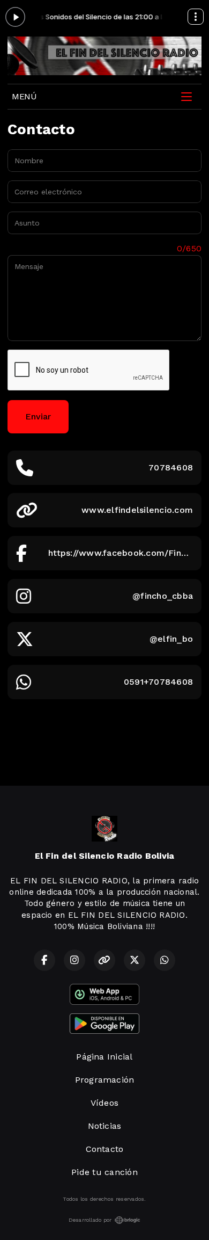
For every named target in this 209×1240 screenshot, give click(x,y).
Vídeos (104, 1103)
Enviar (38, 416)
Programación (105, 1080)
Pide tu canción (104, 1172)
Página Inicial (104, 1057)
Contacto (105, 1149)
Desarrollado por (90, 1220)
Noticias (105, 1126)
